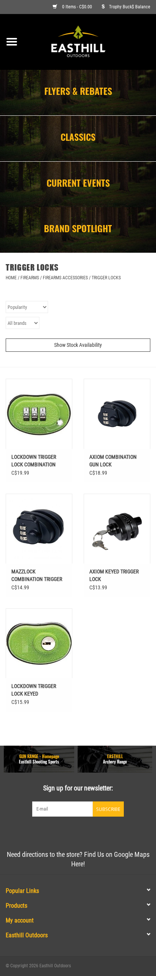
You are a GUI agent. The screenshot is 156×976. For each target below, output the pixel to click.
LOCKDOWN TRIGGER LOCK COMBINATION (33, 461)
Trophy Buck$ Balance (129, 6)
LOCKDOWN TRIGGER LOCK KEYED (33, 690)
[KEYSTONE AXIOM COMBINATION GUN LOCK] (117, 414)
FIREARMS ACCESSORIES (65, 277)
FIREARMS (29, 277)
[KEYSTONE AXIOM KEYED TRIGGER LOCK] (117, 529)
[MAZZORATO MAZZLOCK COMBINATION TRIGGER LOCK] (39, 529)
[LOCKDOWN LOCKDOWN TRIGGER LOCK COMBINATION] (39, 414)
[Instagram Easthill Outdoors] (91, 832)
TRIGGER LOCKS (106, 277)
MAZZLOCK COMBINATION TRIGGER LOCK (36, 575)
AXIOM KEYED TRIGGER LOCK (114, 575)
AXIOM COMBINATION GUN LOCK (113, 461)
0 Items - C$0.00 (77, 6)
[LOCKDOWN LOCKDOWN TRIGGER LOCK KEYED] (39, 643)
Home (11, 277)
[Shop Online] (90, 41)
